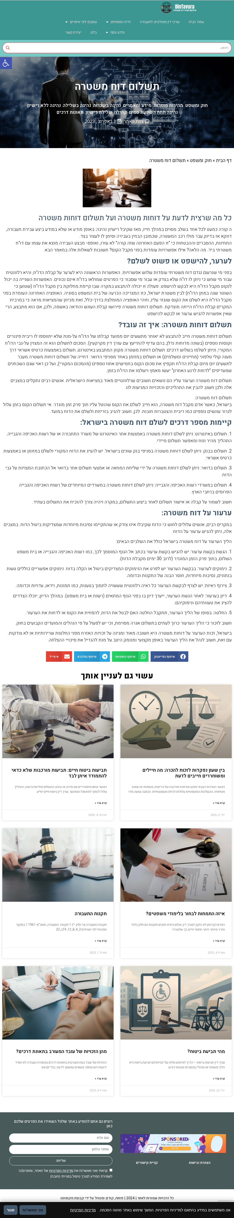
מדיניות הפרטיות (61, 1170)
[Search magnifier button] (8, 48)
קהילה (120, 112)
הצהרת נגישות (199, 1162)
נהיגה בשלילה (77, 105)
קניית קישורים (147, 1162)
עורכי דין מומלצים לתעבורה (160, 22)
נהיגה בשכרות (107, 105)
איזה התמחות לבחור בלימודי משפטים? (185, 913)
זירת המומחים (121, 22)
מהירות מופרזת (168, 105)
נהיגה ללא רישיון (44, 105)
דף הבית (224, 160)
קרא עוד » (219, 803)
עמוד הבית (196, 22)
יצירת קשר (73, 32)
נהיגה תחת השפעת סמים (153, 112)
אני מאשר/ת (33, 1210)
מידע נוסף (117, 32)
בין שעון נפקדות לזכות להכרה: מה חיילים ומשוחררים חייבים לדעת (183, 773)
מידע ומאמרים (137, 105)
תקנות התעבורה (91, 913)
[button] (6, 63)
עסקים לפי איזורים (83, 22)
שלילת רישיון (98, 112)
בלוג (93, 32)
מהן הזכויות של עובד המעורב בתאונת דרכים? (61, 1051)
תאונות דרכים (69, 112)
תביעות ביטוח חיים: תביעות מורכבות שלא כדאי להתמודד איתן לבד (59, 773)
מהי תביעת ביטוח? (206, 1051)
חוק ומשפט (196, 105)
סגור (10, 1210)
